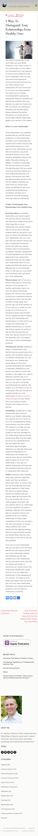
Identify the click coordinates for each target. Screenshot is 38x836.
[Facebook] (2, 752)
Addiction (4, 765)
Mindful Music (5, 796)
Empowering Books (7, 774)
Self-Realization (6, 809)
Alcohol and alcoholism (11, 668)
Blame (5, 672)
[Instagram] (14, 752)
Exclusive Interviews (7, 778)
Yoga (2, 818)
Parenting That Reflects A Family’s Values (18, 658)
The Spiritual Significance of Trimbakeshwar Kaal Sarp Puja (18, 663)
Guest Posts (11, 16)
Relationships (19, 16)
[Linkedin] (8, 752)
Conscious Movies (6, 769)
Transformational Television (10, 813)
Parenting (4, 800)
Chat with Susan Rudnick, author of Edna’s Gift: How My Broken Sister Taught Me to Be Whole (29, 616)
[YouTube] (11, 752)
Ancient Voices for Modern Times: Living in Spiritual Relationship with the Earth (18, 677)
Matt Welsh (21, 15)
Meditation (4, 791)
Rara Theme (14, 831)
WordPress (32, 831)
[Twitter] (5, 752)
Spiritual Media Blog (19, 828)
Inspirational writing (7, 787)
